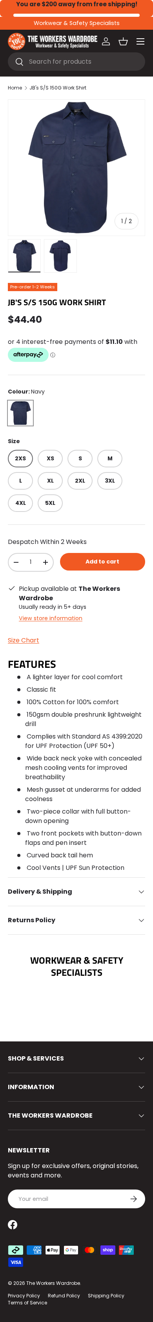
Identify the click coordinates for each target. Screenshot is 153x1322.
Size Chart (23, 640)
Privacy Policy (24, 1295)
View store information (50, 618)
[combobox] (76, 61)
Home (15, 88)
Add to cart (102, 561)
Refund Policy (64, 1295)
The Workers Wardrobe (53, 1283)
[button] (123, 41)
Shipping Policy (106, 1295)
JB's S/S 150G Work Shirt (57, 88)
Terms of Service (27, 1302)
